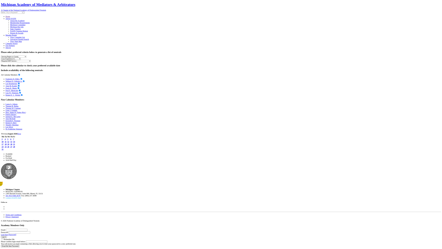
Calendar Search (11, 43)
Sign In (8, 48)
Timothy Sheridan (12, 125)
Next (19, 134)
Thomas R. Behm (12, 106)
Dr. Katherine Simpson (14, 129)
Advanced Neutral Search (19, 39)
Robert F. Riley (11, 123)
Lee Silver (9, 127)
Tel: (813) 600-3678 (13, 196)
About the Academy (17, 21)
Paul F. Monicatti (12, 91)
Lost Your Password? (8, 235)
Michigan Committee (17, 25)
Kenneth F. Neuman (13, 121)
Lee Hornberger (12, 84)
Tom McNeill (10, 119)
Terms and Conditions (14, 215)
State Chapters (15, 29)
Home (8, 17)
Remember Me (9, 239)
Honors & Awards (16, 33)
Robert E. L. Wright (13, 95)
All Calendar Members (9, 75)
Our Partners (10, 46)
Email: (3, 230)
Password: (4, 232)
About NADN (11, 19)
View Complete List (17, 37)
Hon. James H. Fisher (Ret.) (16, 112)
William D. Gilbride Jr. (14, 81)
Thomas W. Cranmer (13, 108)
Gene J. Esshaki (11, 110)
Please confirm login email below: (13, 242)
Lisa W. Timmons (12, 93)
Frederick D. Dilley (13, 79)
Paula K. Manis (11, 88)
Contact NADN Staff (13, 198)
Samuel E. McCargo (13, 117)
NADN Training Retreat (19, 31)
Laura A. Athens (11, 104)
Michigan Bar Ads (16, 27)
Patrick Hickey (11, 115)
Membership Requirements (20, 23)
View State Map (16, 41)
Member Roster (11, 35)
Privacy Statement (12, 217)
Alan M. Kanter (11, 86)
